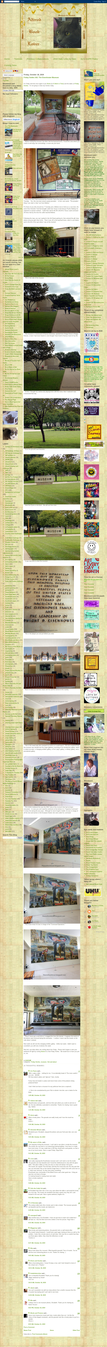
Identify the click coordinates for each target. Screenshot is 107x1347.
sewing (7, 720)
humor (7, 605)
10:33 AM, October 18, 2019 (37, 1282)
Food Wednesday (11, 575)
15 (78, 1301)
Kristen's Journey (10, 350)
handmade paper (10, 601)
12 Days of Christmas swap (14, 446)
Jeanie (32, 1288)
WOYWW (8, 831)
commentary (9, 531)
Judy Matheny (9, 336)
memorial (8, 625)
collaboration (9, 523)
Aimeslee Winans (35, 1130)
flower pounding (10, 570)
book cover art (10, 507)
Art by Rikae (9, 278)
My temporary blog (92, 325)
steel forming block (11, 751)
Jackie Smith (9, 328)
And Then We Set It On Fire (14, 273)
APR (6, 470)
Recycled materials (11, 694)
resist (7, 699)
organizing (8, 651)
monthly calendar (11, 638)
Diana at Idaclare (10, 308)
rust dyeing (9, 707)
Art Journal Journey (11, 481)
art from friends (10, 479)
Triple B (7, 796)
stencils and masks (11, 753)
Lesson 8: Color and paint (94, 265)
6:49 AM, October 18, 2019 (36, 1210)
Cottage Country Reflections (10, 165)
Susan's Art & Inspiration (13, 397)
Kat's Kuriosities (10, 341)
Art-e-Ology (90, 836)
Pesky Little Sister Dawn (13, 386)
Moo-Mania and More (12, 640)
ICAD (7, 607)
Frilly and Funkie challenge (14, 581)
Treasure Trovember (11, 792)
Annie (49, 83)
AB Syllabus (9, 455)
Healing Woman (10, 326)
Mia (31, 1300)
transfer (7, 790)
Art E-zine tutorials (92, 834)
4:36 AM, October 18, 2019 (36, 1124)
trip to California (10, 794)
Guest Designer (10, 592)
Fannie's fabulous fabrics (13, 317)
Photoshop (8, 666)
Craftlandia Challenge (12, 540)
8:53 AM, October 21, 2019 (36, 1324)
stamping (8, 746)
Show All (20, 257)
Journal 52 (8, 616)
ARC (6, 472)
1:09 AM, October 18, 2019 (36, 1095)
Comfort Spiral (9, 219)
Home (7, 59)
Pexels (88, 860)
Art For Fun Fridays (11, 477)
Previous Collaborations (38, 59)
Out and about (10, 653)
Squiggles (8, 744)
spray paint (9, 742)
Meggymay (33, 1228)
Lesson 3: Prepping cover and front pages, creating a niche (93, 248)
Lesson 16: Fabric (92, 289)
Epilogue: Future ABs (93, 306)
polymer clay (9, 673)
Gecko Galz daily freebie (94, 852)
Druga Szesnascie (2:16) (12, 315)
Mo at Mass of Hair (11, 367)
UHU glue (8, 812)
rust (6, 705)
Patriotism (8, 662)
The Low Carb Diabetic (12, 140)
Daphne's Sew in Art (11, 304)
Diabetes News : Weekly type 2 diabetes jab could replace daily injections (17, 145)
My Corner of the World (12, 646)
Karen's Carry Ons (11, 339)
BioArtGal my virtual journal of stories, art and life (13, 180)
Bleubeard (8, 505)
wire (6, 827)
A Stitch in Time (58, 83)
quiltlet (7, 681)
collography (9, 529)
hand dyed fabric (10, 594)
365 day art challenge (12, 453)
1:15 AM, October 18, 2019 (36, 1110)
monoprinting (9, 636)
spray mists (9, 740)
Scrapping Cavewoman (12, 244)
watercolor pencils (11, 820)
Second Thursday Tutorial (13, 716)
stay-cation (8, 748)
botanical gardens (11, 514)
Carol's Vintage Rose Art (13, 284)
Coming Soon (10, 65)
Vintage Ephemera (92, 876)
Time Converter (89, 584)
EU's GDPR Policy (89, 59)
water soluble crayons (12, 818)
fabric (7, 564)
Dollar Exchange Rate (94, 711)
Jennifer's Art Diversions (13, 334)
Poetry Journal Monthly (12, 670)
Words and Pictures (36, 1313)
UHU (6, 809)
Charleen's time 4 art (11, 287)
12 (78, 1261)
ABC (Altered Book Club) (94, 884)
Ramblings (89, 327)
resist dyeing (9, 701)
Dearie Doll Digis (91, 845)
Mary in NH (8, 365)
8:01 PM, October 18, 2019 (36, 1308)
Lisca (32, 1158)
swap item (8, 770)
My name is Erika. (36, 1142)
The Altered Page (10, 400)
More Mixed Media (11, 642)
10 (78, 1228)
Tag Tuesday (9, 775)
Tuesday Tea (9, 801)
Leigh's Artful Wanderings (13, 354)
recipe (7, 692)
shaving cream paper (12, 727)
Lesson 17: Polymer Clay (94, 291)
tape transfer (9, 777)
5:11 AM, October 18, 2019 (36, 1153)
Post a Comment (29, 1327)
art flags (8, 475)
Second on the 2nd (11, 714)
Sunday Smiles (10, 768)
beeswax (8, 501)
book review (9, 509)
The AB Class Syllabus (93, 235)
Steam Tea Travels (92, 865)
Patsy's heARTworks (11, 382)
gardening (8, 586)
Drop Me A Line (17, 208)
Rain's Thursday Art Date (13, 688)
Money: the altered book (94, 315)
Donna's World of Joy (12, 310)
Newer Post (27, 1330)
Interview (8, 612)
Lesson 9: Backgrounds (93, 267)
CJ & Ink (7, 152)
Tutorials (18, 59)
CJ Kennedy (34, 1203)
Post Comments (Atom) (39, 1334)
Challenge (8, 520)
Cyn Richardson (10, 300)
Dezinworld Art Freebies (94, 847)
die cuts (7, 544)
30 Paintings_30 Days (12, 451)
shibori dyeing (10, 729)
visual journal (9, 814)
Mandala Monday (10, 622)
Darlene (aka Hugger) (11, 306)
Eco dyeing (9, 559)
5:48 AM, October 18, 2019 (36, 1183)
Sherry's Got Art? (10, 391)
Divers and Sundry (36, 1261)
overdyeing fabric (11, 655)
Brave (15, 221)
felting (7, 568)
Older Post (76, 1330)
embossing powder (11, 562)
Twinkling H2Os (10, 805)
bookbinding (9, 512)
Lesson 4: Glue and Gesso (94, 252)
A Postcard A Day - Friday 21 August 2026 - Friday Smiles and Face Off (17, 249)
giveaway (8, 590)
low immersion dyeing (12, 618)
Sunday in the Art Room (13, 766)
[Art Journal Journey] (94, 431)
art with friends (10, 483)
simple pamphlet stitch (12, 733)
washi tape (8, 816)
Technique (8, 779)
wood (7, 829)
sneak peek (9, 736)
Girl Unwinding (10, 323)
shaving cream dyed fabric (13, 722)
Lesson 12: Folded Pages (94, 276)
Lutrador (8, 620)
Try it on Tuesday (10, 799)
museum (8, 644)
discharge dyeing (11, 546)
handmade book (10, 596)
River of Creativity (11, 703)
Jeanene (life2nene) (11, 330)
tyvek (7, 807)
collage (7, 525)
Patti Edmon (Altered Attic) (13, 384)
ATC (6, 490)
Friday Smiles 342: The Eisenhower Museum (41, 77)
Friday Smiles (9, 579)
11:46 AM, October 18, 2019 (37, 1295)
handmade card (10, 599)
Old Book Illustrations (93, 858)
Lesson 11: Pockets (92, 274)
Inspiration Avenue (11, 609)
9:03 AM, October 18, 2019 (36, 1255)
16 (78, 1313)
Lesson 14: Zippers (92, 283)
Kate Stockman (10, 343)
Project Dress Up (10, 677)
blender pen (9, 503)
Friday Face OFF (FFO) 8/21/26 (16, 198)
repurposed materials (12, 696)
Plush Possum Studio (93, 863)
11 (78, 1249)
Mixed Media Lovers (11, 631)
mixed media (9, 629)
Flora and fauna (17, 168)
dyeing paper (9, 549)
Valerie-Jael (34, 1100)
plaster (7, 668)
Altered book (9, 464)
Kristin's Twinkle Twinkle (13, 352)
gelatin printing (10, 588)
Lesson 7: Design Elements (95, 263)
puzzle (7, 679)
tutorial (7, 803)
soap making (9, 738)
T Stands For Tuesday (12, 772)
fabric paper (9, 566)
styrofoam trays (10, 755)
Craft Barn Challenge (12, 538)
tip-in (7, 788)
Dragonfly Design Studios (13, 313)
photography (9, 664)
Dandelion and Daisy (11, 302)
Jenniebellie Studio (11, 332)
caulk (7, 516)
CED (6, 518)
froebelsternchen (35, 1273)
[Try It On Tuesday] (94, 444)
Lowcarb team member (96, 926)
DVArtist (7, 194)
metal (7, 627)
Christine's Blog (10, 231)
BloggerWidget (100, 931)
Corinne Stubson (10, 293)
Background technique (12, 492)
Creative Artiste (10, 542)
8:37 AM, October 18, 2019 (36, 1243)
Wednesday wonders (12, 825)
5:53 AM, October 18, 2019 (36, 1197)
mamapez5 (33, 1215)
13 (78, 1274)
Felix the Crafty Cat (36, 1188)
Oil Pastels (8, 649)
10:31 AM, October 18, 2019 (37, 1268)
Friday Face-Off (10, 577)
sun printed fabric (11, 764)
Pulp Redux (8, 389)
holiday (7, 603)
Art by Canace (9, 276)
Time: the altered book (93, 317)
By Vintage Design (92, 839)
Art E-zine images (92, 832)
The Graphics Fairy (92, 869)
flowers (7, 572)
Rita (31, 1248)
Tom (93, 910)
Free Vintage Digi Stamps (94, 850)
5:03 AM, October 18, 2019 (36, 1137)
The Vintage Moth (92, 867)
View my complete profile (99, 74)
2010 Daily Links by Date (64, 59)
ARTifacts (8, 486)
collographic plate (11, 527)
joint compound (10, 614)
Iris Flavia (33, 1071)
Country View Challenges (13, 533)
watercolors (9, 822)
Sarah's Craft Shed (11, 207)
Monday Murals (10, 633)
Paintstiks (8, 659)
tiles (6, 785)
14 (78, 1288)
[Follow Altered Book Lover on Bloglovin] (13, 119)
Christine (95, 916)
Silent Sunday (9, 731)
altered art (8, 462)
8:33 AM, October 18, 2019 (36, 1222)
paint (7, 657)
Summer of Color (11, 757)
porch (7, 675)
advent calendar (10, 457)
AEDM (7, 459)
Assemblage (9, 488)
